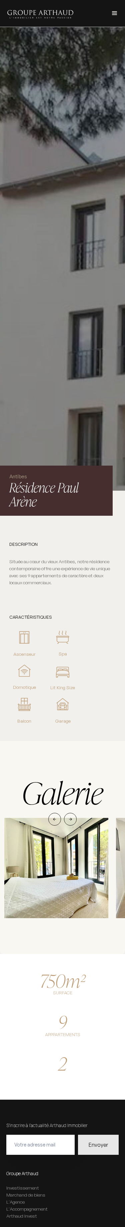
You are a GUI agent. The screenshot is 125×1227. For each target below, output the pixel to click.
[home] (39, 13)
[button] (114, 13)
